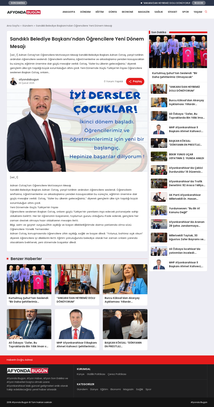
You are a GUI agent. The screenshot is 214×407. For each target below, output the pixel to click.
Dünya (113, 12)
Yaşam (198, 12)
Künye (80, 374)
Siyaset (172, 12)
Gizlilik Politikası (96, 374)
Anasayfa (69, 12)
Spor (185, 12)
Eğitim (100, 12)
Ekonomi (127, 12)
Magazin (143, 12)
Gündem (85, 12)
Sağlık (158, 12)
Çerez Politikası (117, 374)
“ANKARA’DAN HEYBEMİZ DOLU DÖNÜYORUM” (158, 3)
